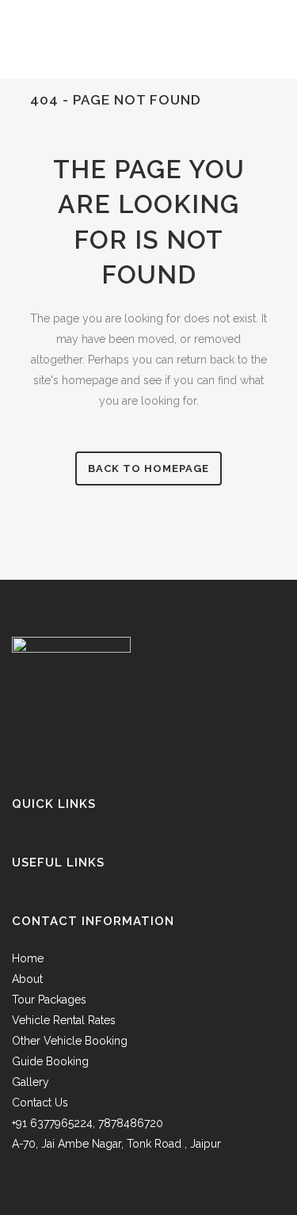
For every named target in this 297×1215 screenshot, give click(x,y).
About (27, 979)
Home (28, 958)
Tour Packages (49, 999)
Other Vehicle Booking (70, 1040)
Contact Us (40, 1102)
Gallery (30, 1082)
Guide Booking (50, 1061)
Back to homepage (148, 468)
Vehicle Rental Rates (64, 1020)
